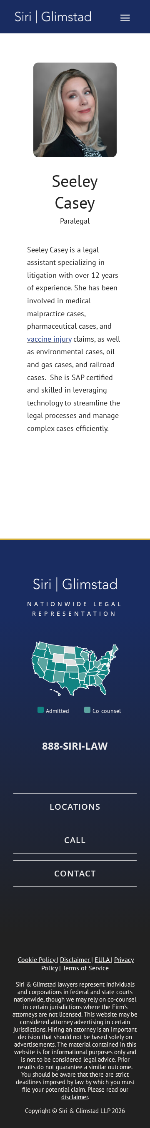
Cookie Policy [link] (36, 959)
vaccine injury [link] (49, 339)
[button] (125, 17)
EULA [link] (102, 959)
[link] (56, 16)
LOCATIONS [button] (75, 806)
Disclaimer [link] (75, 959)
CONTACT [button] (75, 873)
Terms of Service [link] (85, 968)
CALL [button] (75, 840)
